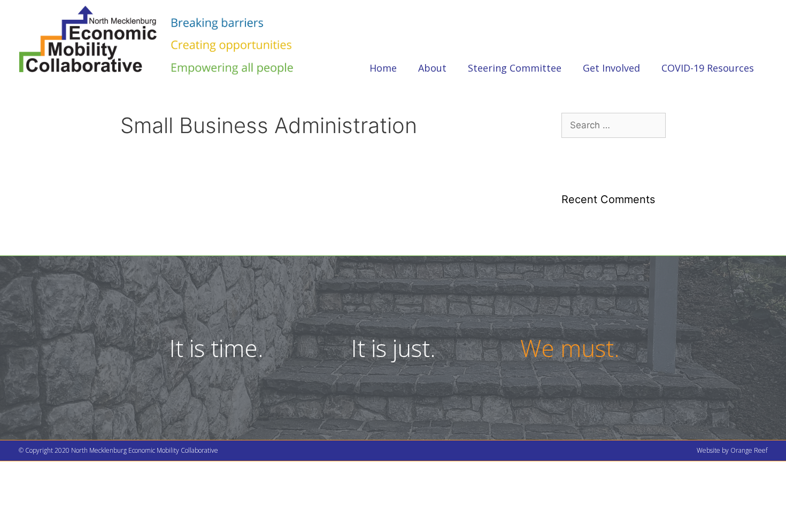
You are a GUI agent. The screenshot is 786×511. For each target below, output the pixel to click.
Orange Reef (748, 450)
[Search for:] (613, 125)
